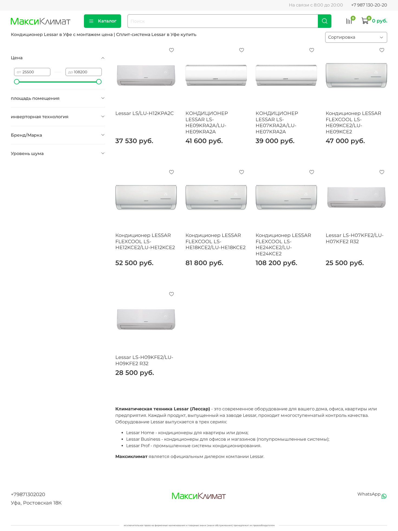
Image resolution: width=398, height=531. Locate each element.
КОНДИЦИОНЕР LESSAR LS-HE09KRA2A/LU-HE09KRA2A (206, 122)
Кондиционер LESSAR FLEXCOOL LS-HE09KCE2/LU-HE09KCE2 (353, 122)
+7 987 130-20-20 (369, 5)
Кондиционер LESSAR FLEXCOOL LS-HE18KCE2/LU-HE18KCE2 (215, 241)
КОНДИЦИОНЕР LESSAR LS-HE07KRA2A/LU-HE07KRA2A (277, 122)
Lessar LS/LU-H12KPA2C (144, 113)
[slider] (17, 82)
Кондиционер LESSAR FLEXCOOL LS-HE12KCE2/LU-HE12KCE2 (145, 241)
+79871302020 (28, 494)
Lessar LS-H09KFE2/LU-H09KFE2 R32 (144, 360)
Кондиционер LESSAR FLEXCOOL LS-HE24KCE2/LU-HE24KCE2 (283, 244)
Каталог (107, 21)
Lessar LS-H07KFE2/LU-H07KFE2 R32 (355, 238)
